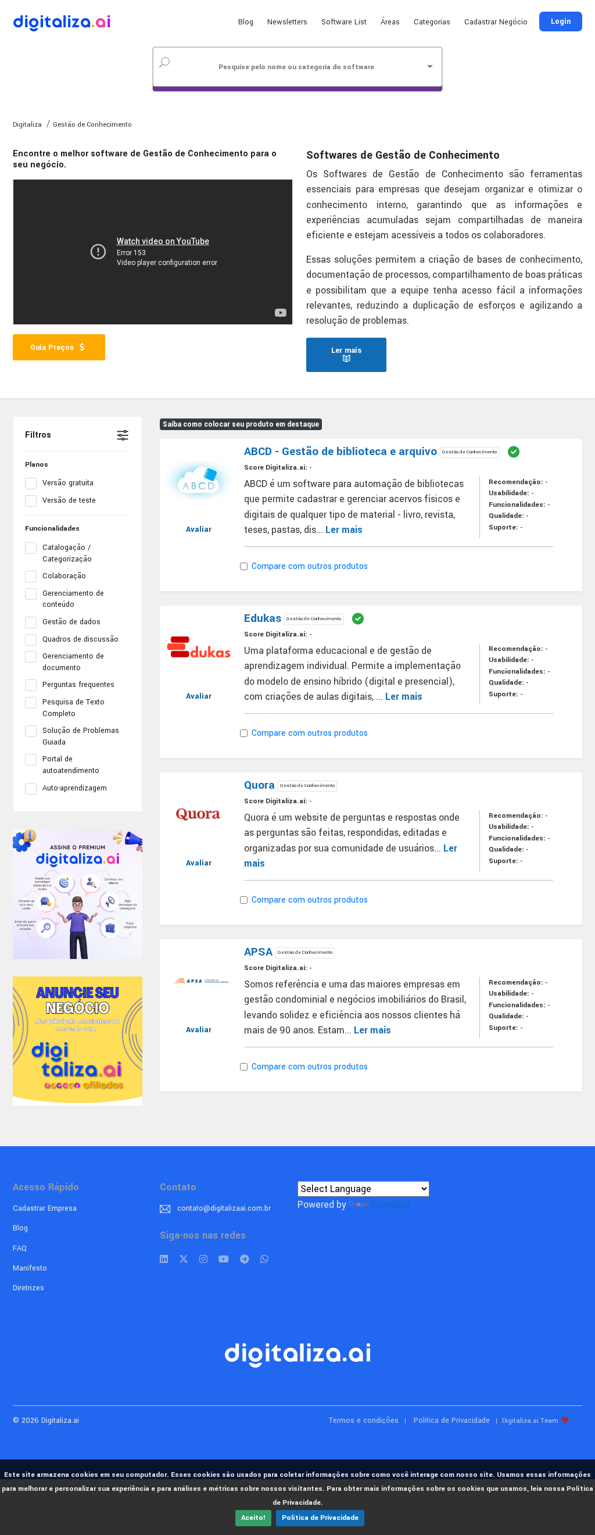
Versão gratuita (68, 483)
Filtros (38, 435)
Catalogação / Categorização (67, 553)
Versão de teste (69, 500)
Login (561, 21)
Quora (261, 785)
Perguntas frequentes (78, 684)
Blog (245, 22)
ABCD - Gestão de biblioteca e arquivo (342, 451)
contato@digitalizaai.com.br (224, 1208)
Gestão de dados (71, 622)
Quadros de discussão (80, 639)
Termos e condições (364, 1420)
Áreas (390, 22)
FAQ (20, 1248)
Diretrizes (28, 1288)
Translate (390, 1204)
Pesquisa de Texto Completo (73, 708)
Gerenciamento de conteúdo (73, 599)
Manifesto (30, 1268)
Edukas (264, 618)
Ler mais (346, 350)
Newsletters (287, 22)
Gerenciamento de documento (73, 662)
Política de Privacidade (320, 1518)
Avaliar (199, 529)
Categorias (432, 22)
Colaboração (64, 576)
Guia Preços (53, 347)
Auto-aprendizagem (74, 788)
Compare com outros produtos (310, 566)
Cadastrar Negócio (496, 22)
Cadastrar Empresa (45, 1208)
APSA (259, 952)
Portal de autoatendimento (70, 765)
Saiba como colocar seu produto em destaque (241, 425)
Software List (344, 22)
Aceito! (253, 1518)
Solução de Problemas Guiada (80, 736)
